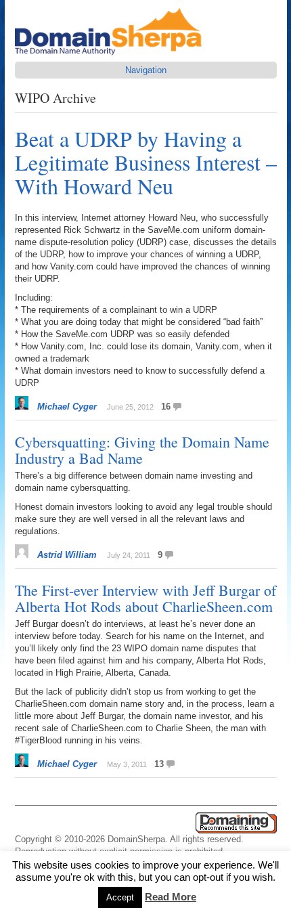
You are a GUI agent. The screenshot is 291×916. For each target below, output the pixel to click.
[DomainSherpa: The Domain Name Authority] (111, 55)
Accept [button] (120, 897)
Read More (170, 896)
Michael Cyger (67, 406)
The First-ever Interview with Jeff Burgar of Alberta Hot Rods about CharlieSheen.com (145, 598)
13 (159, 764)
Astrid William (67, 555)
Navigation (145, 70)
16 (166, 406)
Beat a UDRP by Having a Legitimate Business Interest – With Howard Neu (146, 162)
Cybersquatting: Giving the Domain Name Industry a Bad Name (142, 450)
